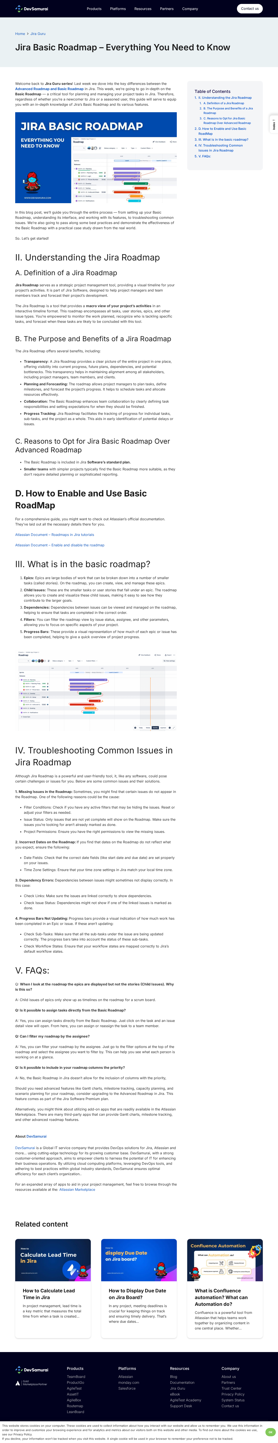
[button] (274, 124)
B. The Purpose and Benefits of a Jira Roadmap (228, 111)
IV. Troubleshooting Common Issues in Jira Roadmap (221, 147)
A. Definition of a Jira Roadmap (224, 103)
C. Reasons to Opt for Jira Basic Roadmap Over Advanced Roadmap (227, 121)
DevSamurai (36, 1136)
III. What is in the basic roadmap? (223, 139)
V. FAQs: (205, 156)
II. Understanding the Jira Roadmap (225, 97)
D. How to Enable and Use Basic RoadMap (222, 131)
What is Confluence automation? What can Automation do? (221, 1297)
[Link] (31, 9)
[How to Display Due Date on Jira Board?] (139, 1260)
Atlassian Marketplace (77, 1189)
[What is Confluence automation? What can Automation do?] (225, 1260)
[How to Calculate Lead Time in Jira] (53, 1260)
